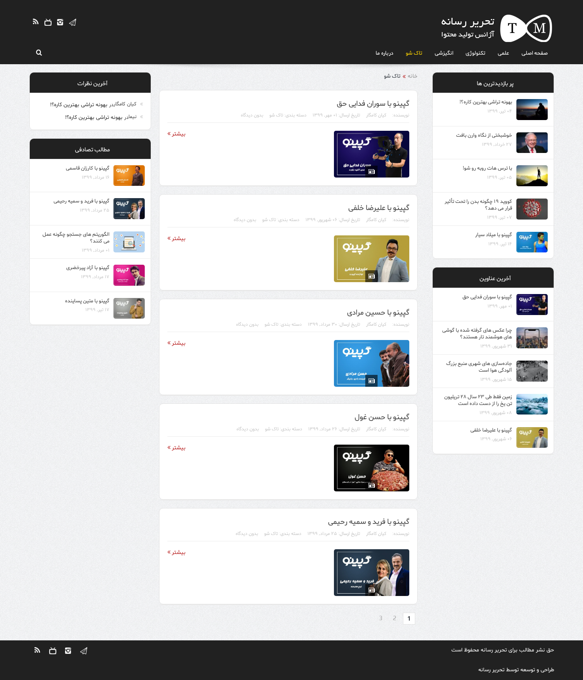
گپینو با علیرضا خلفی (378, 207)
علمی (503, 53)
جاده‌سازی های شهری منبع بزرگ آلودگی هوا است (479, 366)
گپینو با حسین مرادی (378, 312)
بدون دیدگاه (252, 115)
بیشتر (178, 133)
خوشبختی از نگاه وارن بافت (484, 135)
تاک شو (414, 53)
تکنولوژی (475, 53)
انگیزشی (444, 53)
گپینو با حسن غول (382, 416)
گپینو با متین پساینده (87, 301)
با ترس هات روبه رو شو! (487, 168)
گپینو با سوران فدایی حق (373, 103)
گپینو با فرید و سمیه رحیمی (368, 521)
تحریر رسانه (494, 650)
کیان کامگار (376, 115)
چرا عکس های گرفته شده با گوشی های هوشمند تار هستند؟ (477, 333)
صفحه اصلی (535, 53)
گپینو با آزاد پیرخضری (87, 267)
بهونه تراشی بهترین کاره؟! (78, 105)
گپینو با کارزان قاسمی (87, 168)
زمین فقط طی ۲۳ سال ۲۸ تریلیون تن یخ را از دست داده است (478, 399)
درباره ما (384, 53)
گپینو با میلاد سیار (493, 234)
